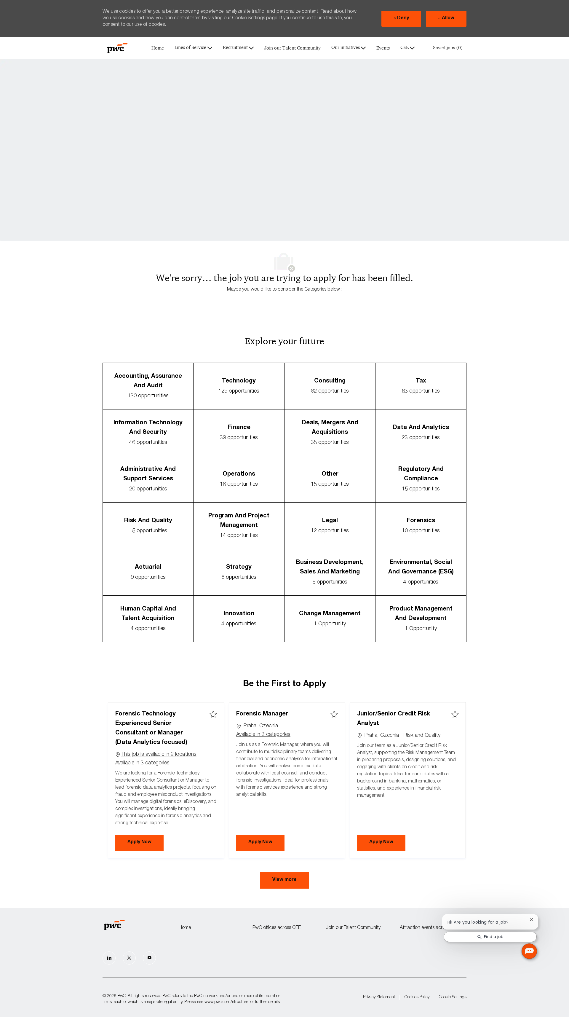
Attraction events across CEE (429, 928)
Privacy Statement (379, 997)
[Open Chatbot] (529, 951)
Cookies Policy (417, 997)
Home (157, 48)
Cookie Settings (452, 997)
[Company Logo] (117, 48)
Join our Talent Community (292, 48)
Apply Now (145, 842)
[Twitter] (129, 958)
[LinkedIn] (109, 958)
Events (383, 48)
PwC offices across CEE (276, 928)
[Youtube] (149, 958)
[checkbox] (213, 714)
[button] (284, 880)
